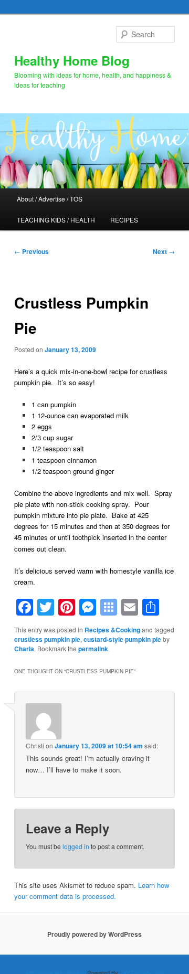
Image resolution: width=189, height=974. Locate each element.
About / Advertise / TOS (49, 198)
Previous (31, 251)
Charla (24, 648)
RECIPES (124, 219)
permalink (93, 648)
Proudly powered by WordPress (94, 934)
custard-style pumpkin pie (122, 639)
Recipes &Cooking (112, 629)
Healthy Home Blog (72, 60)
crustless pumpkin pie (47, 639)
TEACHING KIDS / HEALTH (56, 219)
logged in (75, 846)
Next (164, 251)
